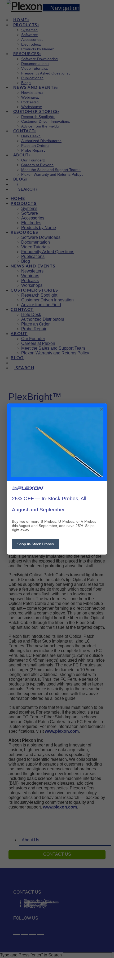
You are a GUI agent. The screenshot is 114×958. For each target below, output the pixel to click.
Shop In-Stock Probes (35, 544)
